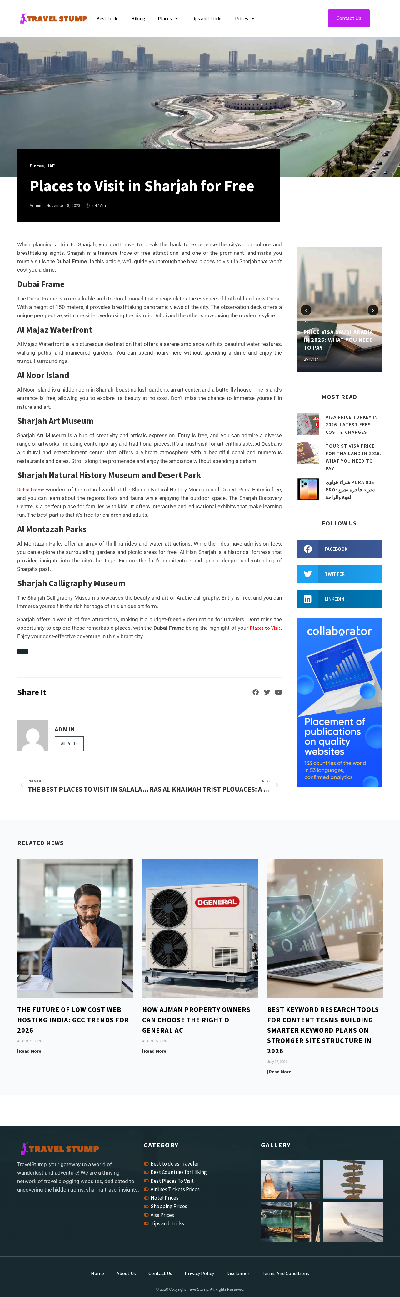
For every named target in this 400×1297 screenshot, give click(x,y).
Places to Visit (265, 628)
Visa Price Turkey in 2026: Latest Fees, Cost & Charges (352, 424)
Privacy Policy (199, 1273)
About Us (126, 1273)
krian (314, 359)
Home (97, 1273)
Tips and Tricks (206, 18)
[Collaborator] (340, 785)
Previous (306, 310)
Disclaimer (238, 1273)
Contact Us (160, 1273)
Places (165, 18)
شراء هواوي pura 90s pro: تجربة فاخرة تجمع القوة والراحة (350, 489)
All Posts (69, 743)
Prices (241, 18)
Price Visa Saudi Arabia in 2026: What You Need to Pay (338, 339)
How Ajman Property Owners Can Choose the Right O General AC (196, 1019)
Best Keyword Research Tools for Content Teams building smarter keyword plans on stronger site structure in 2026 (323, 1030)
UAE (50, 165)
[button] (340, 549)
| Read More (29, 1051)
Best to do (108, 18)
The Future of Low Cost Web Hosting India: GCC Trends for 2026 (73, 1019)
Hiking (138, 18)
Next (373, 310)
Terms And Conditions (285, 1273)
